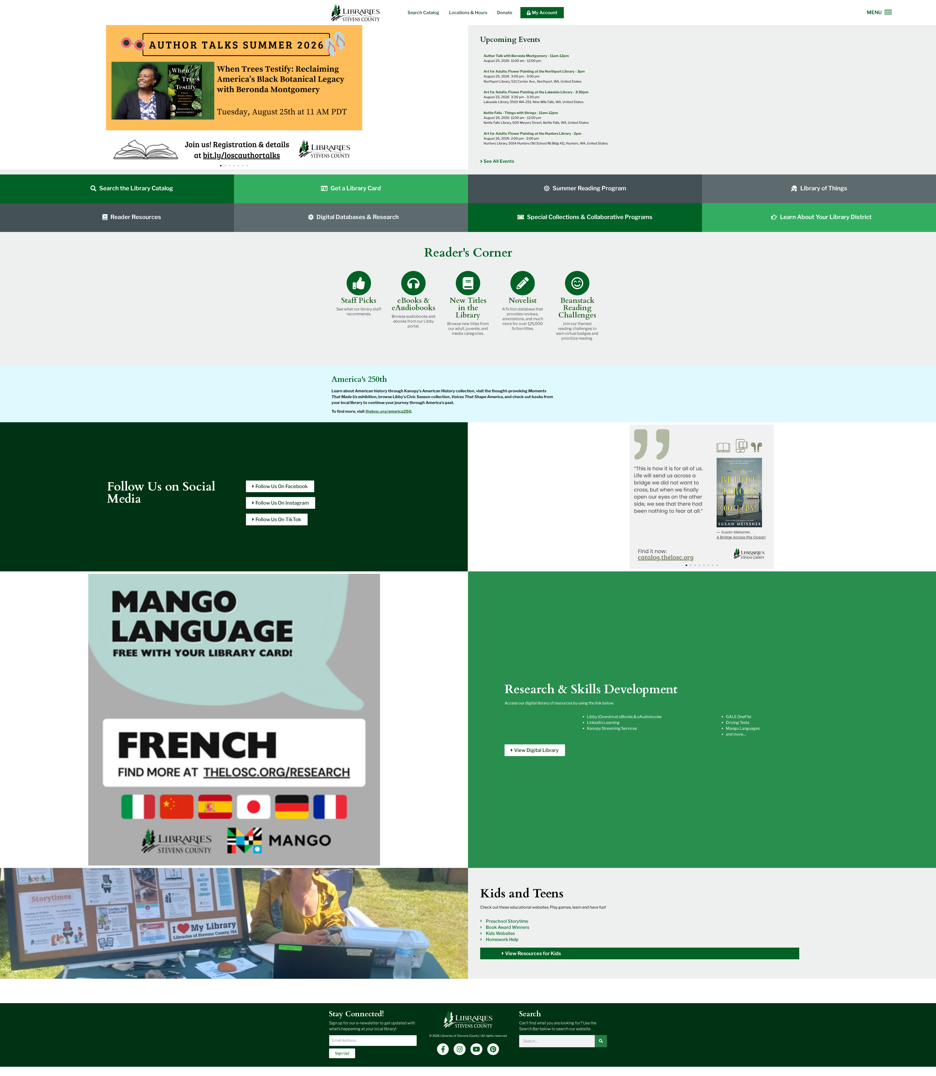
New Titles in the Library (468, 308)
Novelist (522, 301)
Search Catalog (423, 12)
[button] (6, 97)
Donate (504, 12)
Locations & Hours (468, 12)
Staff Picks (358, 301)
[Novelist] (522, 283)
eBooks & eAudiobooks (413, 304)
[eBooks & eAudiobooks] (413, 283)
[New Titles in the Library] (468, 283)
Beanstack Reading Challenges (577, 308)
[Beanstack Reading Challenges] (577, 283)
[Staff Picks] (359, 283)
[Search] (601, 1041)
